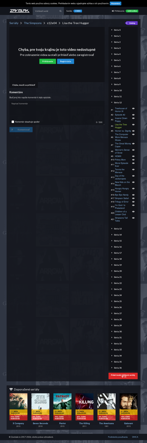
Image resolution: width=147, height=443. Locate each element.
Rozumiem (115, 3)
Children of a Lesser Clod (121, 213)
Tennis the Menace (119, 171)
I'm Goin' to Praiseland (120, 206)
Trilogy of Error (121, 201)
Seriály (73, 11)
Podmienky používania (118, 437)
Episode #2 (120, 114)
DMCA (135, 437)
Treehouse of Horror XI (121, 110)
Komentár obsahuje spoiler (27, 122)
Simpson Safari (122, 198)
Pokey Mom (120, 159)
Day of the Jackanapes (120, 177)
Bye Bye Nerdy (121, 194)
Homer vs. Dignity (123, 130)
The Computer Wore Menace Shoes (121, 137)
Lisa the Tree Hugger (121, 126)
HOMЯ (118, 156)
